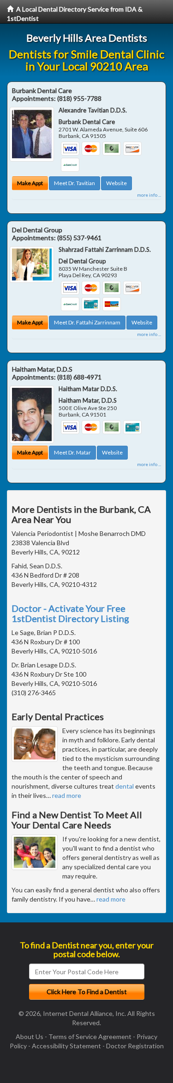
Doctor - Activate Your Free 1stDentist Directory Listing (70, 613)
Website (116, 183)
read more (66, 795)
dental (124, 786)
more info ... (149, 195)
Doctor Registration (135, 1046)
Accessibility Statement (66, 1046)
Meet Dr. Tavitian (74, 183)
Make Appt (30, 183)
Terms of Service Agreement (89, 1036)
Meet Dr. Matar (72, 452)
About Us (29, 1036)
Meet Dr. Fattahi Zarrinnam (87, 322)
